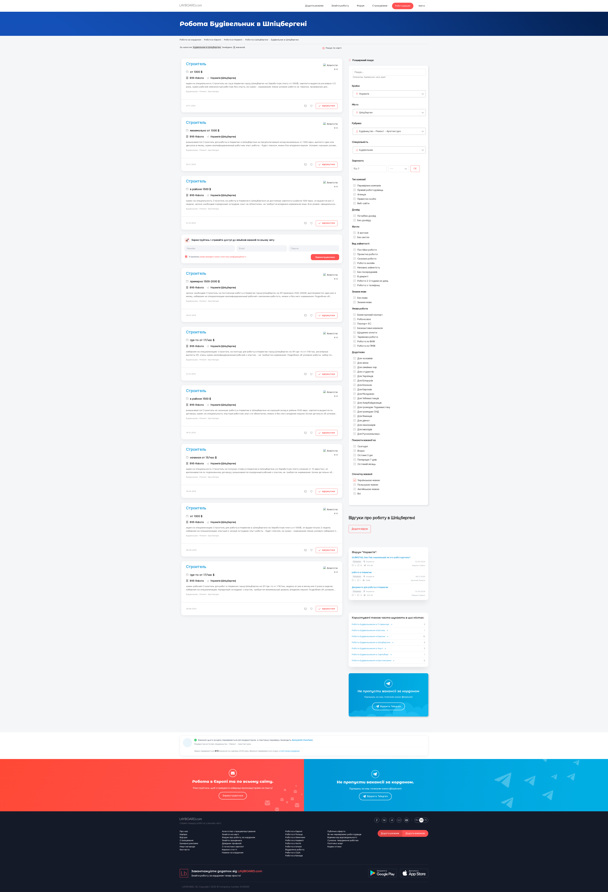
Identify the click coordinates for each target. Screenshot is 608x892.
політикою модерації (290, 751)
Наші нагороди (187, 847)
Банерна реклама (189, 843)
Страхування (379, 6)
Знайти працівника (232, 840)
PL (426, 820)
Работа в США (292, 853)
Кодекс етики (334, 847)
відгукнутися (328, 106)
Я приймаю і (217, 257)
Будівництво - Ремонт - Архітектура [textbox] (380, 131)
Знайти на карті (230, 834)
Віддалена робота (294, 850)
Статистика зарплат (233, 847)
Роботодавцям (402, 6)
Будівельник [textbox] (366, 150)
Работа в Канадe (294, 856)
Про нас (184, 831)
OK (415, 168)
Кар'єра (183, 834)
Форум (360, 6)
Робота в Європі (293, 831)
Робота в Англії (293, 843)
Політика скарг (335, 843)
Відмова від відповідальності (342, 837)
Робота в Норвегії (294, 840)
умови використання (209, 257)
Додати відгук (360, 529)
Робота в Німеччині (295, 837)
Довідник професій (231, 843)
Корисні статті (229, 850)
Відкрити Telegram (390, 706)
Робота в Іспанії (293, 847)
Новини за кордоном (232, 853)
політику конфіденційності (233, 257)
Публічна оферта (336, 831)
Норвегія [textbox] (364, 94)
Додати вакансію (415, 833)
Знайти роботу (340, 6)
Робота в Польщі (294, 834)
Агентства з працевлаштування (238, 831)
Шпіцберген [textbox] (366, 112)
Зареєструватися (325, 257)
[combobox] (389, 93)
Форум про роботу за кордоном (238, 837)
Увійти (421, 6)
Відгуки (183, 837)
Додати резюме (314, 6)
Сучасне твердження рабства (342, 840)
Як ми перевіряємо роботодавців (344, 834)
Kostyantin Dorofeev (302, 740)
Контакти (185, 850)
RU (417, 820)
